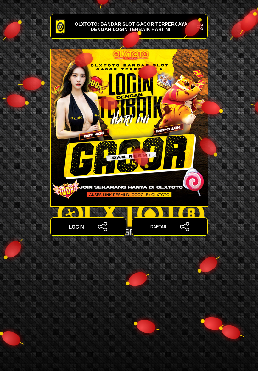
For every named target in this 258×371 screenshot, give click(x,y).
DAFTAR (158, 226)
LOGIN (76, 227)
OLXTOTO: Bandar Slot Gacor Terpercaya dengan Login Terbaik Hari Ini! (131, 26)
